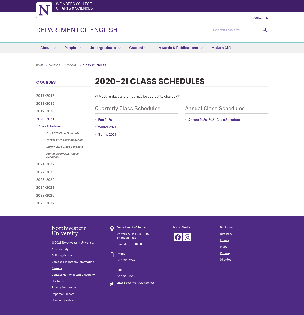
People (70, 48)
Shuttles (225, 259)
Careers (57, 268)
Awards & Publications (179, 48)
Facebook (178, 237)
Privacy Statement (64, 287)
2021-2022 (45, 164)
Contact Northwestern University (73, 274)
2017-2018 (45, 96)
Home (40, 65)
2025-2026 (45, 196)
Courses (54, 65)
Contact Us (260, 18)
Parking (225, 253)
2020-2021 (71, 65)
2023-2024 (45, 180)
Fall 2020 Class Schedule (62, 133)
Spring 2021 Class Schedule (64, 147)
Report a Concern (63, 294)
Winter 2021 (107, 127)
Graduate (137, 48)
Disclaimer (59, 281)
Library (224, 240)
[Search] (264, 30)
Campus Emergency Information (73, 262)
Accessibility (60, 249)
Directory (226, 234)
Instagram (187, 237)
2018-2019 (45, 104)
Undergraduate (103, 48)
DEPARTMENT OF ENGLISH (77, 30)
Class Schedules (50, 126)
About (46, 48)
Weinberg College (74, 6)
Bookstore (227, 227)
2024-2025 (45, 188)
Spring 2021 (107, 134)
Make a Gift (221, 48)
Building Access (62, 255)
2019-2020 (45, 111)
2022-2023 (45, 172)
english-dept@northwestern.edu (136, 283)
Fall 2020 (105, 120)
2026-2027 (45, 203)
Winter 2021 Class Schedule (65, 140)
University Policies (64, 300)
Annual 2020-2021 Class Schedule (62, 155)
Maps (223, 246)
